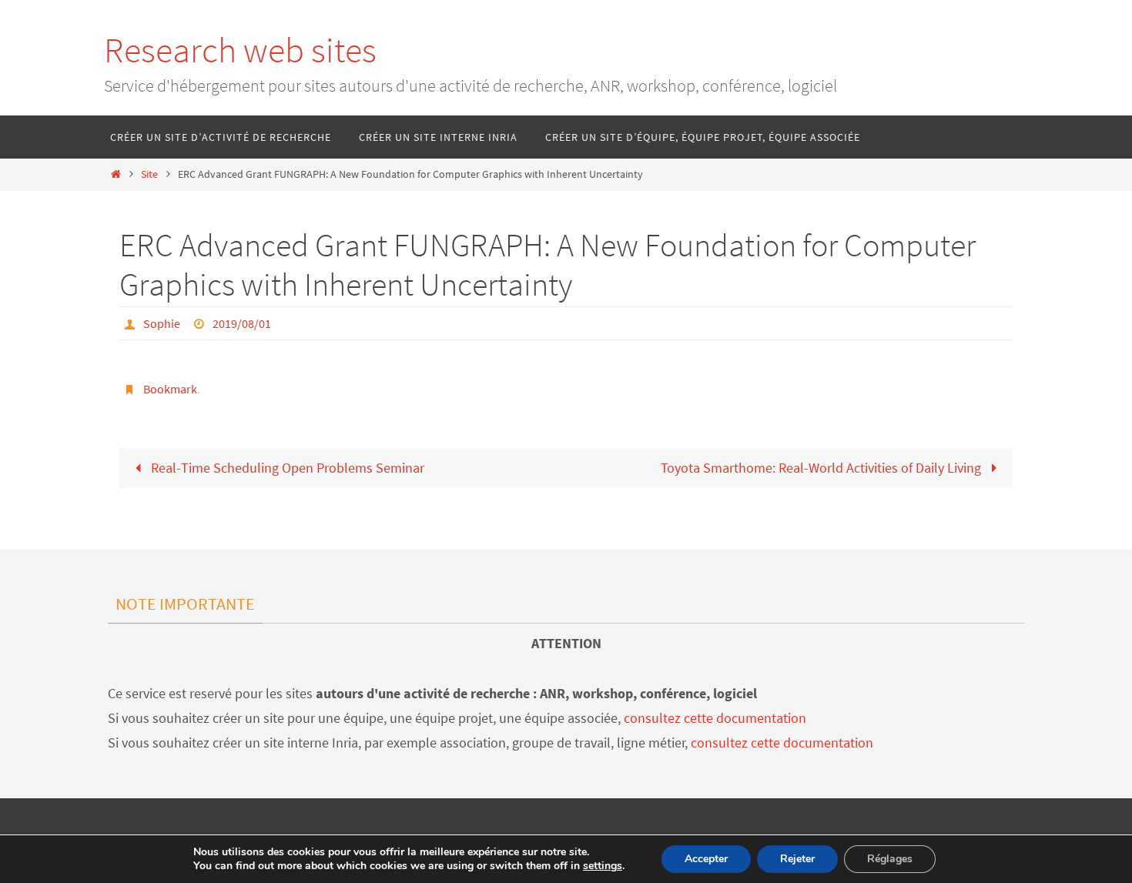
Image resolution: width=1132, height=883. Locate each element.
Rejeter (797, 858)
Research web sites (240, 50)
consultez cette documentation (715, 718)
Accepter (706, 858)
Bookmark (170, 388)
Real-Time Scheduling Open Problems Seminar (286, 468)
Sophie (161, 323)
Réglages (890, 858)
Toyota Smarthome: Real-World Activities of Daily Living (822, 468)
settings (602, 866)
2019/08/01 (242, 323)
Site (149, 174)
